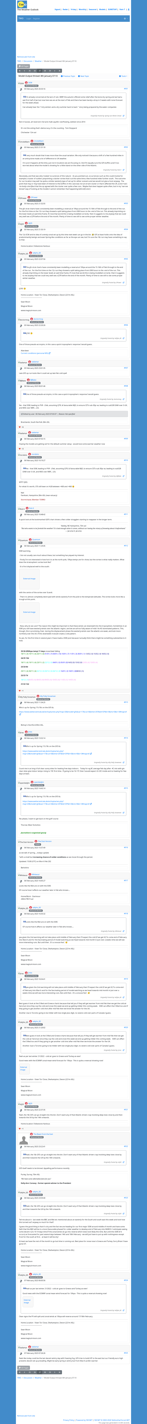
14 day (73, 9)
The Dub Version (45, 841)
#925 (126, 1353)
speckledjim (39, 782)
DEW (30, 82)
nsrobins (35, 454)
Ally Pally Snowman (48, 696)
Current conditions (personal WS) (34, 353)
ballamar (35, 362)
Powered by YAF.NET (84, 1420)
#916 (126, 847)
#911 (126, 514)
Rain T (122, 9)
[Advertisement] (73, 39)
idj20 (30, 223)
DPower (34, 197)
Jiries (30, 732)
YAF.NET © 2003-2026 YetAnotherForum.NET (112, 1420)
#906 (126, 325)
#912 (126, 545)
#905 (126, 259)
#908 (126, 386)
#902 (126, 147)
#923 (126, 1198)
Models (102, 9)
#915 (126, 788)
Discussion (28, 61)
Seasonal (93, 9)
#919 (126, 979)
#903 (126, 203)
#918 (126, 913)
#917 (126, 880)
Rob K (31, 508)
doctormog (38, 319)
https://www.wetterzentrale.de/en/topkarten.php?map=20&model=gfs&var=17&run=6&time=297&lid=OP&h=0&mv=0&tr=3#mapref (56, 802)
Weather (38, 61)
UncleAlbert (39, 141)
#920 (126, 1027)
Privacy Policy (68, 1420)
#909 (126, 438)
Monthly (82, 9)
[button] (28, 18)
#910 (126, 460)
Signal (57, 9)
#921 (126, 1109)
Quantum (36, 539)
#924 (126, 1280)
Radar (65, 9)
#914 (126, 738)
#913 (126, 702)
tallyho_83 (37, 253)
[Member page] (129, 9)
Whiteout (35, 874)
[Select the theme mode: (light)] (125, 18)
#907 (126, 368)
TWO (21, 18)
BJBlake (33, 380)
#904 (126, 229)
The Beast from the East (43, 1134)
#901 (126, 88)
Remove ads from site (26, 57)
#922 (126, 1146)
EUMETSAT (112, 9)
